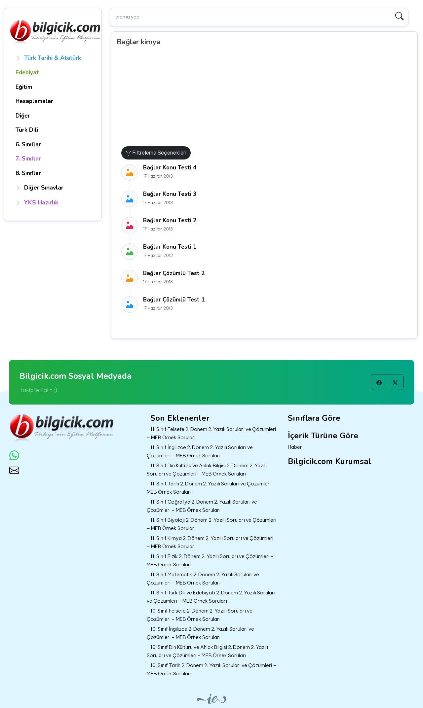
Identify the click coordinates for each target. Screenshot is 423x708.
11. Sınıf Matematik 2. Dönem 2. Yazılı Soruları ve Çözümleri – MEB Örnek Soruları (203, 578)
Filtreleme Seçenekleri (158, 152)
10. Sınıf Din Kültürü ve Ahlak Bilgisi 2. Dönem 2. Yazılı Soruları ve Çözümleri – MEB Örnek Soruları (207, 651)
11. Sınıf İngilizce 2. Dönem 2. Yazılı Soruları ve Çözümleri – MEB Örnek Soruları (200, 451)
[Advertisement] (266, 97)
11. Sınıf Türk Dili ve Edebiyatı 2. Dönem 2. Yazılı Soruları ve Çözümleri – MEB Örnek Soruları (211, 596)
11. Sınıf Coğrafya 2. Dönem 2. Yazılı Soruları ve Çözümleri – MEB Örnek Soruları (202, 506)
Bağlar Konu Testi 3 (169, 194)
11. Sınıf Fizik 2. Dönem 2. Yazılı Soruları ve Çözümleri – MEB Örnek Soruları (210, 560)
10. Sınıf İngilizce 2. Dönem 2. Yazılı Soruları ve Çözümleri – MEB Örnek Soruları (200, 633)
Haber (295, 447)
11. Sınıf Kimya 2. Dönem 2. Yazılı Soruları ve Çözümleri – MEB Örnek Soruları (210, 542)
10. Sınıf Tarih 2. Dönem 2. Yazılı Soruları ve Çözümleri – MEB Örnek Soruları (211, 669)
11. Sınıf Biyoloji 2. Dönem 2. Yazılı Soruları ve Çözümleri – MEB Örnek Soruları (211, 524)
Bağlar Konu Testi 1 (169, 247)
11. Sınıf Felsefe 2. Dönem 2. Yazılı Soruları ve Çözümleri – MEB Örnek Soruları (211, 433)
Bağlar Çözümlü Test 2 (174, 273)
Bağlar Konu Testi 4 (169, 167)
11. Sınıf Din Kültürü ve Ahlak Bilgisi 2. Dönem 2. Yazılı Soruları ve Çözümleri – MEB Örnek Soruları (207, 469)
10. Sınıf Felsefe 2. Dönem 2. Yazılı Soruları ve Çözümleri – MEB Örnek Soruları (199, 615)
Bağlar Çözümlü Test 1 (174, 299)
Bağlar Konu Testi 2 (169, 220)
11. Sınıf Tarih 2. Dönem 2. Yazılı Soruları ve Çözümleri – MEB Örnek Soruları (211, 487)
